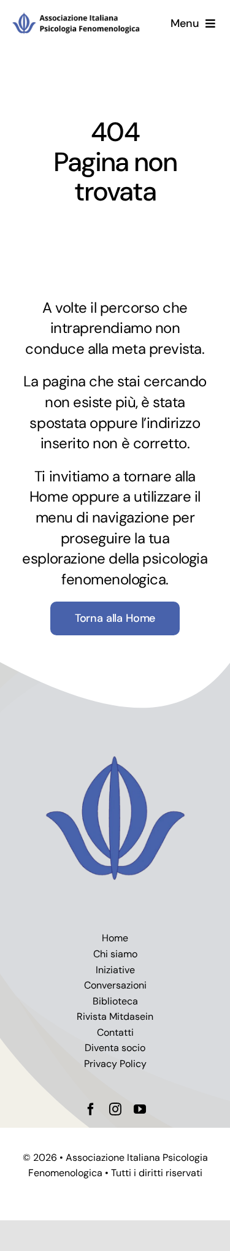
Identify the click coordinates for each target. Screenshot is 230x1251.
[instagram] (115, 1109)
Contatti (115, 1032)
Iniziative (115, 969)
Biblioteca (115, 1001)
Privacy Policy (115, 1063)
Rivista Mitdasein (115, 1016)
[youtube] (140, 1109)
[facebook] (91, 1109)
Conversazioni (115, 985)
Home (115, 938)
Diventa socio (115, 1047)
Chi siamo (115, 953)
